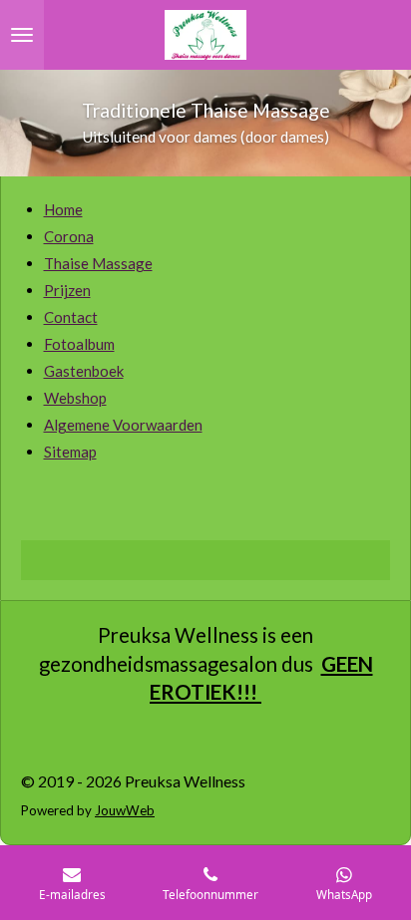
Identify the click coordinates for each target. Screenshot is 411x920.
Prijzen (67, 290)
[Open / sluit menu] (22, 35)
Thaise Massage (98, 263)
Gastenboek (84, 371)
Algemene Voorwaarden (123, 425)
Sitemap (70, 451)
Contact (71, 317)
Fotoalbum (79, 344)
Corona (69, 236)
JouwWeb (125, 810)
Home (63, 209)
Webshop (75, 398)
